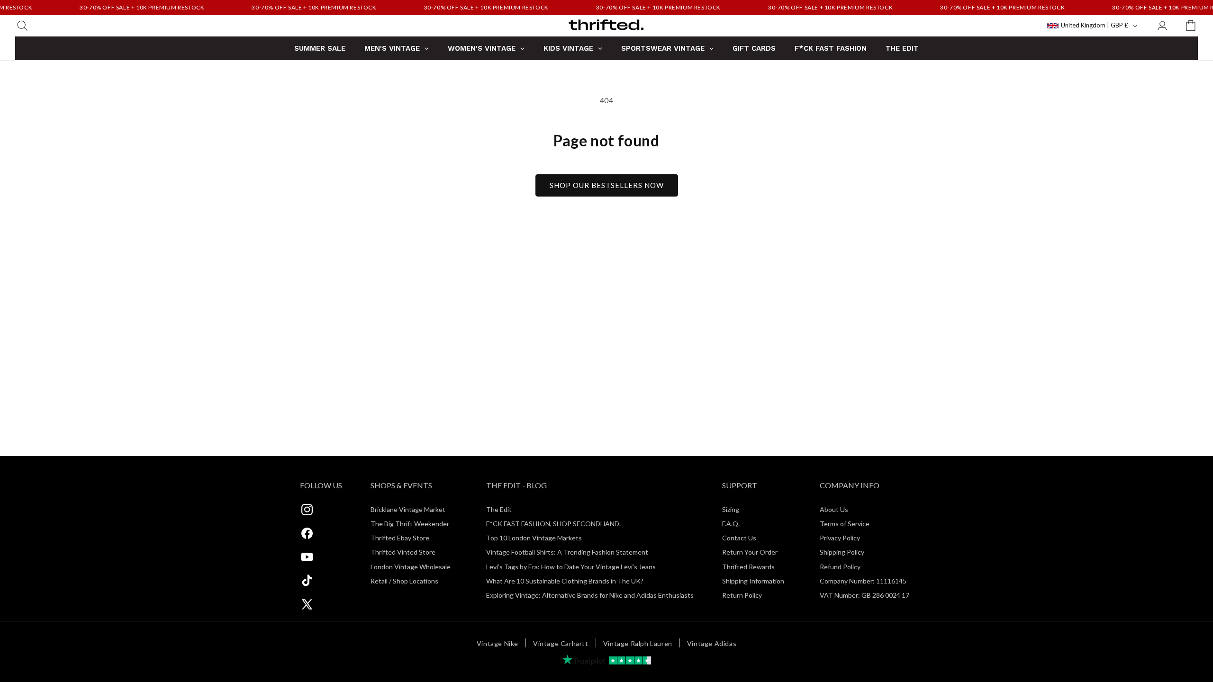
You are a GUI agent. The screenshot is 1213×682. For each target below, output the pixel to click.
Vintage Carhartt (560, 643)
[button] (22, 25)
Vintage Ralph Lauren (637, 643)
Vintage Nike (497, 643)
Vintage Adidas (711, 643)
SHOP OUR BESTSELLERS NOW (607, 185)
